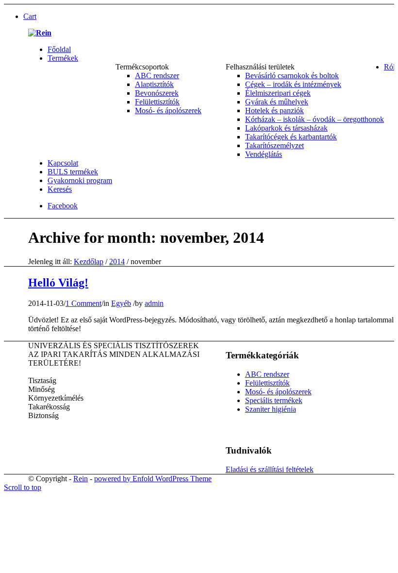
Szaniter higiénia (270, 409)
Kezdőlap (88, 261)
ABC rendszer (267, 374)
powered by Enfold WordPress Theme (153, 478)
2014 (117, 261)
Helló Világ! (58, 282)
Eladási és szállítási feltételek (270, 469)
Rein (80, 478)
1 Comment (83, 303)
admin (154, 303)
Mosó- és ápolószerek (278, 392)
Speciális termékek (273, 400)
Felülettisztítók (267, 383)
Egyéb (121, 303)
